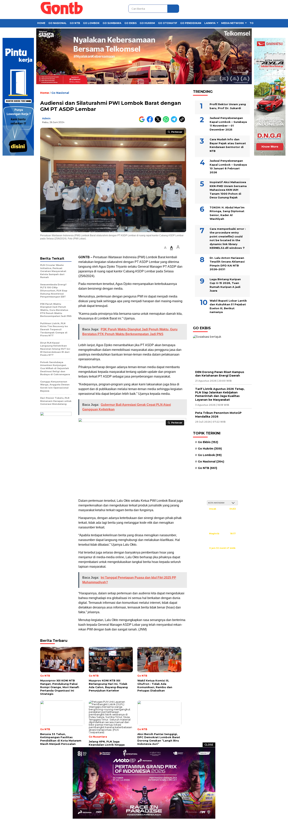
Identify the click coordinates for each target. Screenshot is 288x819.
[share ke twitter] (159, 121)
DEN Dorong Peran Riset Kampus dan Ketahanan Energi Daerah (219, 373)
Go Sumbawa (112, 23)
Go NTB (75, 23)
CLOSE (209, 744)
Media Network (232, 23)
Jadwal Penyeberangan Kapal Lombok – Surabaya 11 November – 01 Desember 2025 (228, 123)
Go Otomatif (167, 23)
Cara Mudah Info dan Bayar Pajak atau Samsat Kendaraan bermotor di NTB (228, 145)
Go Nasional (57, 23)
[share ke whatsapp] (167, 121)
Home (41, 23)
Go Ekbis (130, 23)
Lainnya (210, 23)
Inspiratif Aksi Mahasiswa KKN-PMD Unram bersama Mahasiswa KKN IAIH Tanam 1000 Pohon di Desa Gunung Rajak (228, 190)
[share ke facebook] (151, 121)
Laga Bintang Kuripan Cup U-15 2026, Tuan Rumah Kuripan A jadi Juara (225, 284)
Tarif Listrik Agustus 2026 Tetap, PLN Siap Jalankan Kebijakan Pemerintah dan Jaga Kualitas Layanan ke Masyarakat (220, 394)
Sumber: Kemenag (222, 552)
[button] (165, 247)
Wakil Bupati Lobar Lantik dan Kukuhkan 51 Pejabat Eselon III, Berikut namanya (228, 306)
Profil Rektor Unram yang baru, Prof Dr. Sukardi (228, 106)
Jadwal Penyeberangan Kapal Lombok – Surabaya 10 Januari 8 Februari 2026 (228, 166)
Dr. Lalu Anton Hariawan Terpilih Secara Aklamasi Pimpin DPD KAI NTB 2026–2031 (227, 263)
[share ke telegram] (175, 121)
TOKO (253, 23)
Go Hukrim (147, 23)
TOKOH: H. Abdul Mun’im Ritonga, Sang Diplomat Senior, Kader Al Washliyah (227, 213)
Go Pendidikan (190, 23)
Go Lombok (91, 23)
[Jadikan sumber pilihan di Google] (143, 121)
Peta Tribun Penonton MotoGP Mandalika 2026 (218, 414)
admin (46, 118)
